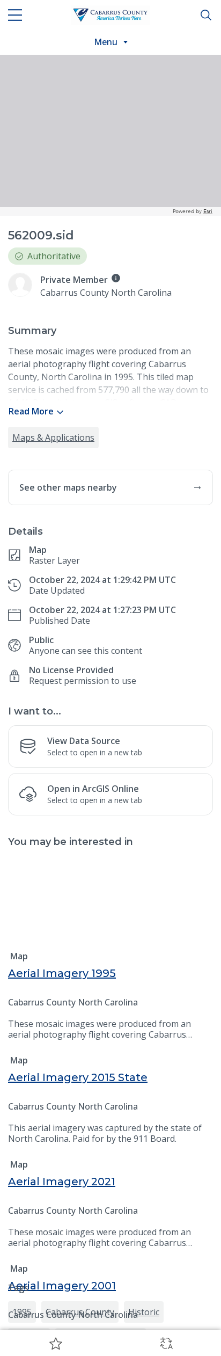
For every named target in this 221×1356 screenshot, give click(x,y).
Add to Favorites (55, 1343)
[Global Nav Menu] (15, 15)
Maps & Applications (53, 437)
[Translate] (165, 1343)
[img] (115, 278)
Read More (31, 411)
